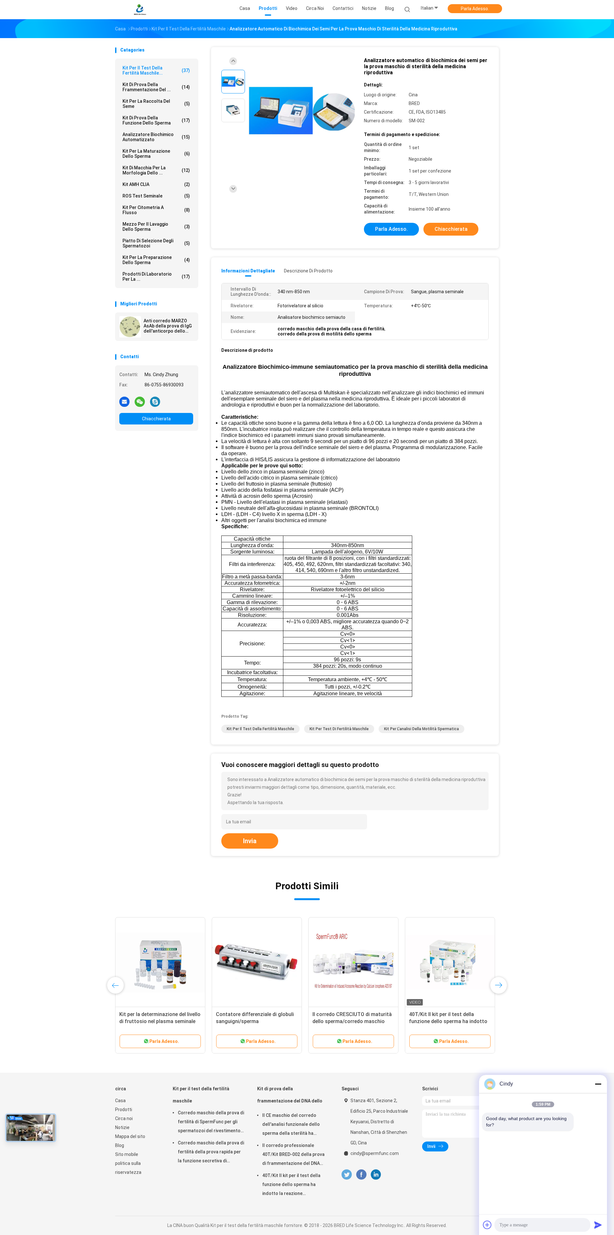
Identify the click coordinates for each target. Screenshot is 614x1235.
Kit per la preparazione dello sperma (156, 260)
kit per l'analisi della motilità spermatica (421, 729)
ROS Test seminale (156, 195)
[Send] (598, 1225)
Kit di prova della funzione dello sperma (156, 120)
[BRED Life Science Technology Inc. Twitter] (347, 1174)
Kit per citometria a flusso (156, 210)
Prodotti (123, 1109)
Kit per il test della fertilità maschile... (156, 70)
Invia (249, 841)
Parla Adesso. (475, 8)
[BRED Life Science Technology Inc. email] (124, 401)
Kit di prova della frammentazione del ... (156, 87)
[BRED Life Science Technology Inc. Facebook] (361, 1174)
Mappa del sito (130, 1136)
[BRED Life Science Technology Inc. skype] (155, 401)
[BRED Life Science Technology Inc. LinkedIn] (376, 1174)
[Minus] (598, 1084)
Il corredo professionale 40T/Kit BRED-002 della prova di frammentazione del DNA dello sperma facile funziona (293, 1155)
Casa (120, 1100)
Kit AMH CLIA (156, 184)
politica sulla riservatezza (128, 1168)
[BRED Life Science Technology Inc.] (140, 9)
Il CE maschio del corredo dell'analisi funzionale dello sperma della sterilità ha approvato (291, 1125)
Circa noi (124, 1118)
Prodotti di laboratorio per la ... (156, 276)
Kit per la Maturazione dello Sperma (156, 154)
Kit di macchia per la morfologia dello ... (156, 170)
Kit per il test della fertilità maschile (260, 729)
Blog (119, 1145)
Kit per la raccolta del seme (156, 104)
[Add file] (487, 1225)
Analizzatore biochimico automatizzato (156, 137)
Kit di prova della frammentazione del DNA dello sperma (289, 1098)
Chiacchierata (156, 418)
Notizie (122, 1127)
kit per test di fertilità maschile (339, 729)
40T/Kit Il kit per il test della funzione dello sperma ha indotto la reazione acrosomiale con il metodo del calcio (294, 1185)
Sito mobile (126, 1154)
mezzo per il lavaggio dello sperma (156, 227)
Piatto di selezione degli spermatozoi (156, 243)
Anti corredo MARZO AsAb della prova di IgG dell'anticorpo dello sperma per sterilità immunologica (168, 326)
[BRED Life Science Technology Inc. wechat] (140, 401)
